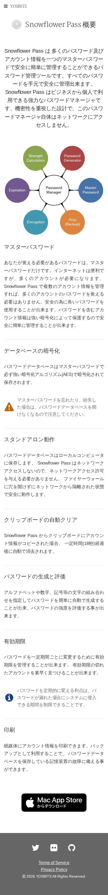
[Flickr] (54, 849)
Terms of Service (54, 862)
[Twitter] (36, 849)
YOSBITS (18, 6)
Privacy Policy (54, 869)
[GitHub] (71, 849)
